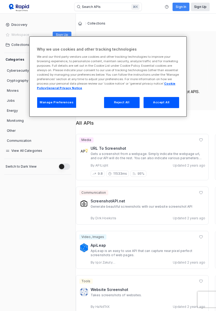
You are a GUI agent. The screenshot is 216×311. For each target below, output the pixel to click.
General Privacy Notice (64, 88)
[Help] (167, 7)
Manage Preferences (56, 102)
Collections (96, 23)
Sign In (181, 7)
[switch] (64, 166)
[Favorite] (201, 140)
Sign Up (200, 7)
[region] (108, 76)
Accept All (161, 102)
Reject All (122, 102)
